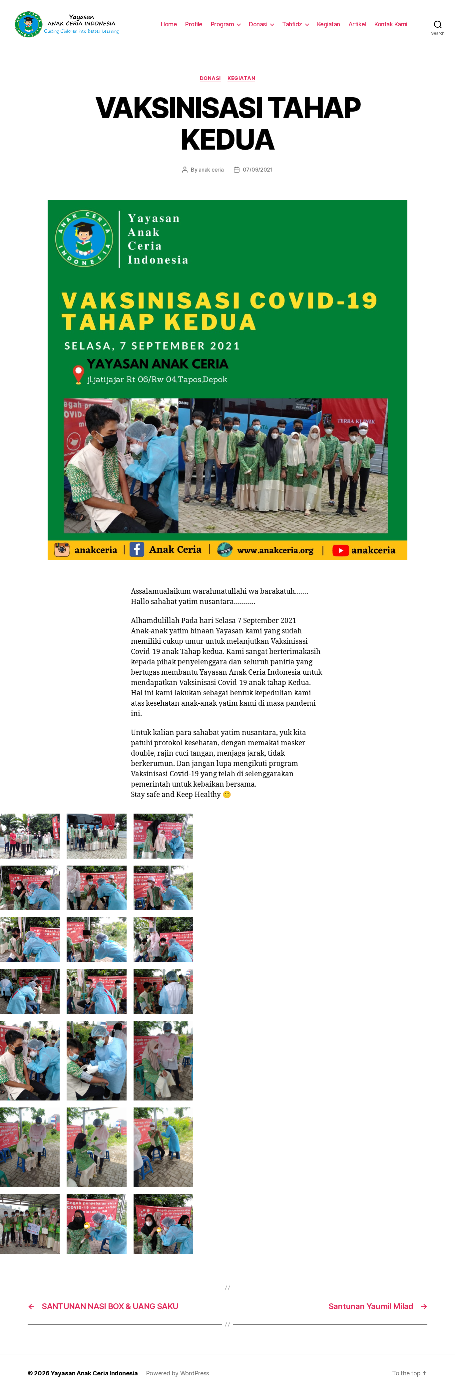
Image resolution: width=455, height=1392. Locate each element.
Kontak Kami (390, 24)
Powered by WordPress (178, 1373)
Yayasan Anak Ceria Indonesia (94, 1373)
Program (222, 24)
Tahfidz (292, 24)
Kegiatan (328, 24)
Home (169, 24)
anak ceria (211, 169)
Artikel (357, 24)
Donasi (258, 24)
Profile (194, 24)
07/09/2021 (258, 169)
